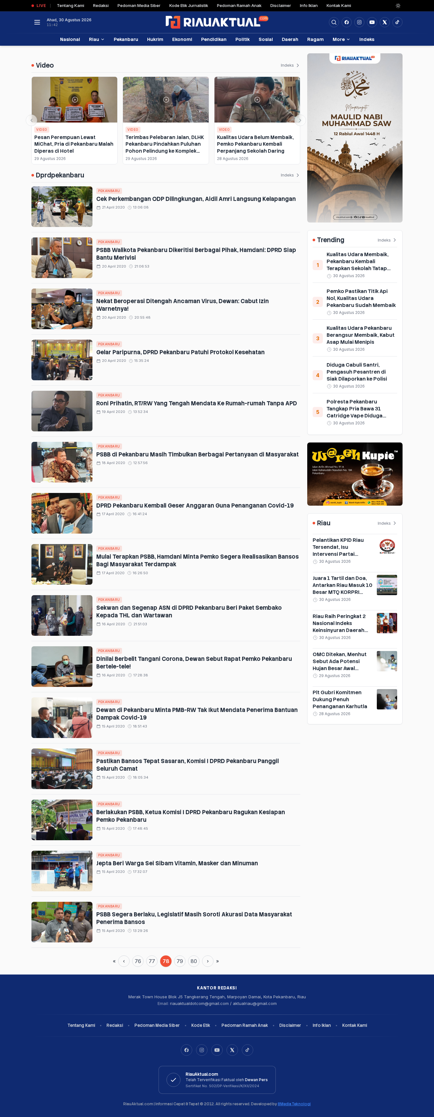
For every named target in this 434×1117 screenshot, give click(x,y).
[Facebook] (347, 22)
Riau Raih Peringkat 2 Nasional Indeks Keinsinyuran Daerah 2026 (339, 627)
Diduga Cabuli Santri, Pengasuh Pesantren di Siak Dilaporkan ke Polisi (357, 372)
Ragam (315, 39)
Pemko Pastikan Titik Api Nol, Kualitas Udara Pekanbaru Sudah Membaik (361, 298)
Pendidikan (214, 39)
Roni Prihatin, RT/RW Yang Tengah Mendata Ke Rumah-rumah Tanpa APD (196, 403)
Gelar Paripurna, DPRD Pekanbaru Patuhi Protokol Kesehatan (180, 352)
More (339, 39)
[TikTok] (247, 1050)
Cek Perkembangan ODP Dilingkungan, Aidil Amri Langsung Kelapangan (196, 199)
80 (194, 961)
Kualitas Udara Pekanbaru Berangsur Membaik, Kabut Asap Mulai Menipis (361, 335)
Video (41, 129)
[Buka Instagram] (359, 22)
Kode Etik (200, 1025)
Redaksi (101, 5)
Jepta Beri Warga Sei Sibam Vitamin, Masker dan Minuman (177, 863)
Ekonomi (182, 39)
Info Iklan (309, 5)
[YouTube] (217, 1050)
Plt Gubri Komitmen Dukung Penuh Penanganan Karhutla (340, 699)
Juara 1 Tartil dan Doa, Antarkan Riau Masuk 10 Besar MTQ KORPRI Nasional (342, 588)
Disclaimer (280, 5)
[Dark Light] (398, 5)
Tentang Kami (70, 5)
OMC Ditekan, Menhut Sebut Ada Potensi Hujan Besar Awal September (340, 665)
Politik (242, 39)
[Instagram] (201, 1050)
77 (152, 961)
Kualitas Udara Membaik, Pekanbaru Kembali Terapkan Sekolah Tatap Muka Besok (358, 265)
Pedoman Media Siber (139, 5)
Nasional (70, 39)
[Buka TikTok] (397, 22)
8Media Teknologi (294, 1104)
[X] (232, 1050)
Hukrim (155, 39)
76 (138, 961)
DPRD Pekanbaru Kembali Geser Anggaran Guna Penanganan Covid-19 (195, 505)
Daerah (290, 39)
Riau (94, 39)
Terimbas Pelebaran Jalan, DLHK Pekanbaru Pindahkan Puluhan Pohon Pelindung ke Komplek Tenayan (164, 147)
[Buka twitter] (385, 22)
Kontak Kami (339, 5)
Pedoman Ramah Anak (239, 5)
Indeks (366, 39)
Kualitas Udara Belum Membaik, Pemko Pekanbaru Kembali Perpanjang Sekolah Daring (255, 144)
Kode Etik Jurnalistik (188, 5)
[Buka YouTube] (372, 22)
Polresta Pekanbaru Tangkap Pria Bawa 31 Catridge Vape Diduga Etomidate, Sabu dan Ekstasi (355, 415)
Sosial (266, 39)
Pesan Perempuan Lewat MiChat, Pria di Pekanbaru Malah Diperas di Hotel (73, 144)
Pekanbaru (126, 39)
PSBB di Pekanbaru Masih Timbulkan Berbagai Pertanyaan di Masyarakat (197, 454)
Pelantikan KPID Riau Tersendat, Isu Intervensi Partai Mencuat (338, 550)
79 (180, 961)
